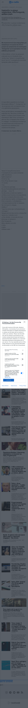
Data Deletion (5, 385)
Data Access (14, 385)
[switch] (22, 354)
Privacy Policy (22, 385)
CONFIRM (8, 380)
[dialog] (14, 354)
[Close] (24, 322)
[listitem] (14, 350)
